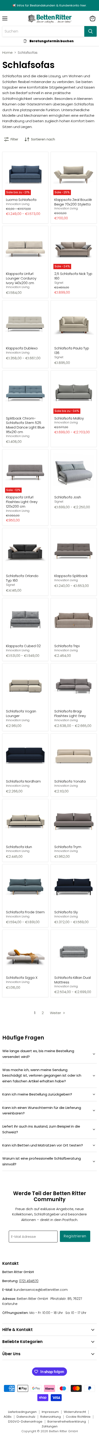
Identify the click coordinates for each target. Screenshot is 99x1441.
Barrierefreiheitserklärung (66, 1421)
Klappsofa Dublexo (22, 348)
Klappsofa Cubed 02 (23, 645)
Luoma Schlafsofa (21, 199)
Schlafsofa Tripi (67, 645)
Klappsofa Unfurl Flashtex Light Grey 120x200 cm (22, 502)
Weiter (56, 1012)
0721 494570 (28, 1281)
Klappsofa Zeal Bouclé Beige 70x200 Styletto (73, 202)
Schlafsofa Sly (66, 912)
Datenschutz (26, 1416)
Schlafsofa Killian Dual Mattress (72, 980)
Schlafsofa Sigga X (22, 977)
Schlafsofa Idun (19, 846)
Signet (58, 283)
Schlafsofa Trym (67, 846)
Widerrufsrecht (75, 1412)
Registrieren (75, 1236)
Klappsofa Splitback (71, 575)
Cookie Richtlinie (78, 1416)
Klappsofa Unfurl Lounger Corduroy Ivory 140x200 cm (21, 278)
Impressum (50, 1412)
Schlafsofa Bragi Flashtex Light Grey (70, 713)
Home (7, 52)
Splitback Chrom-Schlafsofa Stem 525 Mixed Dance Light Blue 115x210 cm (25, 425)
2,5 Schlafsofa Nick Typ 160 (73, 276)
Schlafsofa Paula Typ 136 (71, 350)
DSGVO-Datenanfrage (25, 1421)
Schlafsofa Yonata (70, 781)
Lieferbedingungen (22, 1412)
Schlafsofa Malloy (69, 418)
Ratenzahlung (50, 1416)
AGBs (8, 1416)
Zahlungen (50, 1426)
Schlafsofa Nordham (23, 781)
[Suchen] (90, 31)
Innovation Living (17, 204)
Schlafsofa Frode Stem (25, 912)
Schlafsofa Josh (67, 497)
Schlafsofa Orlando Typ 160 (22, 578)
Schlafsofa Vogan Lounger (21, 713)
